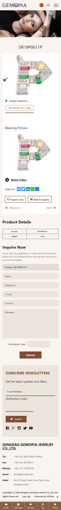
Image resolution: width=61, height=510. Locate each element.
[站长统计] (26, 496)
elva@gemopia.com (23, 474)
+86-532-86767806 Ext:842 (28, 456)
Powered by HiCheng (44, 496)
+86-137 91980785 (24, 468)
